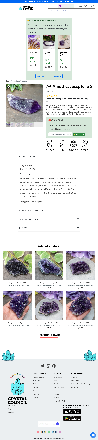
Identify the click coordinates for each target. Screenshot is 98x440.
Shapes (56, 391)
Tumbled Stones (59, 387)
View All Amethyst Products (49, 76)
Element (35, 397)
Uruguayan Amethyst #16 (81, 323)
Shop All (56, 380)
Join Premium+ (67, 6)
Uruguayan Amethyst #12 (81, 283)
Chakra (35, 387)
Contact (74, 377)
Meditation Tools (59, 401)
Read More (82, 114)
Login (10, 409)
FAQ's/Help (75, 380)
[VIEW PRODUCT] (17, 265)
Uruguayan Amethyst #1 (17, 283)
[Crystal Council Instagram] (49, 366)
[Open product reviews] (52, 96)
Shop (7, 81)
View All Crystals (38, 377)
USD (80, 6)
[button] (93, 435)
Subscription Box (59, 377)
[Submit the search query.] (50, 10)
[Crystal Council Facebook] (54, 366)
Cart (94, 6)
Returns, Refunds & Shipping (80, 384)
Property (36, 394)
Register (11, 412)
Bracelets (57, 397)
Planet (35, 391)
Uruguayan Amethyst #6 (49, 283)
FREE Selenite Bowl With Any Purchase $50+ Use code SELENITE (49, 1)
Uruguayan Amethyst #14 (17, 323)
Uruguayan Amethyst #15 (49, 323)
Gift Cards (74, 387)
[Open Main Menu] (5, 8)
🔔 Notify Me (79, 134)
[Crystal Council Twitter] (43, 366)
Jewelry (56, 394)
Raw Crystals (58, 384)
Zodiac (35, 384)
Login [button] (88, 6)
